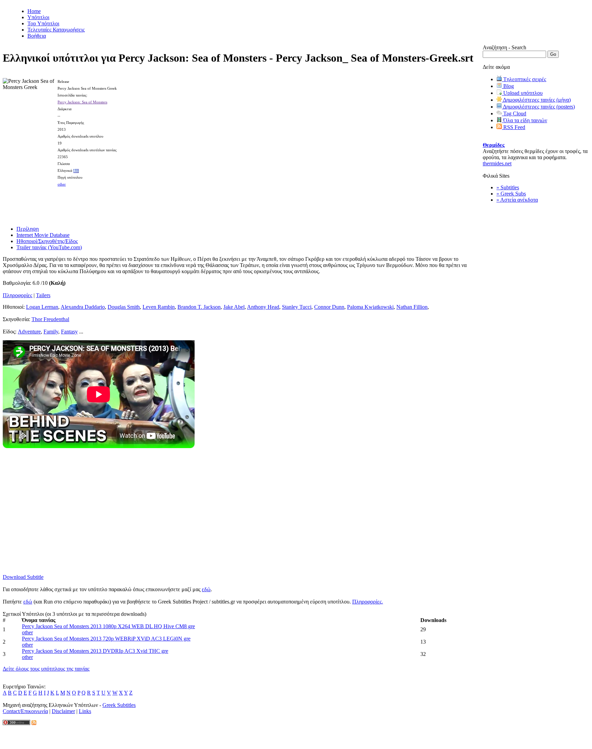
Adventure (29, 331)
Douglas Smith (124, 307)
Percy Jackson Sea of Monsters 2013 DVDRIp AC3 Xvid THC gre (95, 651)
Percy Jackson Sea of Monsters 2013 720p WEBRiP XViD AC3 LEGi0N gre (106, 639)
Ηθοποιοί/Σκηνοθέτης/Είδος (47, 241)
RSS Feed (513, 127)
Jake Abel (234, 307)
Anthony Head (263, 307)
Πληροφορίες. (367, 602)
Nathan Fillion (412, 307)
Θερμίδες (494, 145)
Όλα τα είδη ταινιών (524, 120)
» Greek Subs (511, 193)
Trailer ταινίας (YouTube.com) (49, 247)
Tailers (43, 295)
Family (51, 331)
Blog (508, 86)
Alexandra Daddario (83, 307)
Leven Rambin (159, 307)
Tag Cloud (514, 113)
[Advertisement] (243, 204)
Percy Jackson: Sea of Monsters (82, 102)
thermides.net (497, 163)
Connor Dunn (329, 307)
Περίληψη (27, 229)
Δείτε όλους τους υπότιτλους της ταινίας (46, 669)
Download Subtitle (23, 577)
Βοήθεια (36, 36)
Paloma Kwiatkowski (370, 307)
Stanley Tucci (296, 307)
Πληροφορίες (17, 295)
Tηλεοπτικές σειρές (524, 79)
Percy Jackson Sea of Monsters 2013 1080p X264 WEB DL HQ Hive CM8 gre (108, 626)
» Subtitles (507, 187)
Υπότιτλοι (38, 17)
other (62, 184)
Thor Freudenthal (50, 319)
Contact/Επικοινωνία (25, 711)
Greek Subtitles (119, 705)
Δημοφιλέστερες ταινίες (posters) (538, 107)
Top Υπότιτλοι (43, 23)
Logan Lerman (42, 307)
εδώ (206, 589)
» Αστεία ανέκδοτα (517, 200)
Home (34, 11)
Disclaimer (63, 711)
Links (85, 711)
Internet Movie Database (43, 235)
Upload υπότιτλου (522, 93)
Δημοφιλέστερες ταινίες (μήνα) (536, 100)
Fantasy (69, 331)
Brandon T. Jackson (199, 307)
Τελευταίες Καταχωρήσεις (56, 30)
